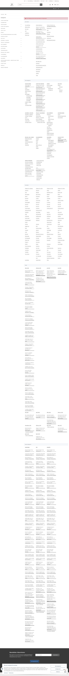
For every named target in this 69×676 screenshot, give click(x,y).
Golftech (59, 216)
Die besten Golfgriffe (29, 431)
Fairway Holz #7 (39, 210)
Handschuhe (49, 128)
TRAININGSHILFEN (39, 174)
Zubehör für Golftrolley (40, 120)
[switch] (65, 672)
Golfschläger (27, 447)
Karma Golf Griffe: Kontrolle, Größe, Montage (28, 371)
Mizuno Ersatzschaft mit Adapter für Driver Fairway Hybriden (40, 94)
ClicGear (26, 200)
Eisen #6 (26, 206)
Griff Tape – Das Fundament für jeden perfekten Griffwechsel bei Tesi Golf (40, 279)
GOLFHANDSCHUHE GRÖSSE (39, 46)
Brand (48, 196)
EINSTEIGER (38, 163)
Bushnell (26, 198)
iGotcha (26, 224)
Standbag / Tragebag (29, 114)
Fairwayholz (27, 89)
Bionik (26, 196)
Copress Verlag (60, 200)
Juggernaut (27, 226)
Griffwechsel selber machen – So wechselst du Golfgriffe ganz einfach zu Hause (62, 272)
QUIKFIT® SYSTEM (39, 171)
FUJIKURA (26, 212)
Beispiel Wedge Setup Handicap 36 (29, 271)
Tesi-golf (59, 250)
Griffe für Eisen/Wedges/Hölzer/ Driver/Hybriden (51, 149)
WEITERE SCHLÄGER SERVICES (39, 53)
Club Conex (38, 200)
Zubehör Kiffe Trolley (41, 122)
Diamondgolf (27, 202)
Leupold (26, 230)
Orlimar (48, 236)
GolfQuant (49, 216)
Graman (48, 218)
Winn (48, 260)
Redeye (59, 242)
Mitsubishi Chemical (39, 234)
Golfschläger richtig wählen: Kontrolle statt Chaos (29, 397)
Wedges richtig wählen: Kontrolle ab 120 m (29, 345)
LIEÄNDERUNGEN (39, 48)
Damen (59, 85)
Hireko (26, 222)
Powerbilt (37, 240)
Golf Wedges (27, 94)
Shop (37, 75)
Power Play (27, 240)
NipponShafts (38, 236)
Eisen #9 (59, 206)
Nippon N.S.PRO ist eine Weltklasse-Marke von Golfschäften (40, 429)
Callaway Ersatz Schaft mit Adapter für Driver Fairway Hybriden (40, 86)
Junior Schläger (49, 85)
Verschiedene (60, 117)
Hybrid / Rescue (28, 91)
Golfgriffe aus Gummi (52, 143)
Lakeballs (50, 125)
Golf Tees (48, 126)
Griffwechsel (49, 151)
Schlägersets (50, 90)
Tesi (47, 250)
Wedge (37, 148)
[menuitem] (54, 8)
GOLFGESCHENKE (4, 46)
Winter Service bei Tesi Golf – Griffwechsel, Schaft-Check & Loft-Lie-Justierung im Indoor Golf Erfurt (40, 273)
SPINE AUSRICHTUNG (40, 43)
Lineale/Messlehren (28, 171)
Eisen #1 (59, 202)
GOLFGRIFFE (3, 58)
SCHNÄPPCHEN (39, 162)
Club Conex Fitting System (28, 175)
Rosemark (48, 244)
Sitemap (48, 34)
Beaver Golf (60, 192)
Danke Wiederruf (39, 25)
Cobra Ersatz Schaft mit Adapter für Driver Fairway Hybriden (40, 90)
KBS (47, 226)
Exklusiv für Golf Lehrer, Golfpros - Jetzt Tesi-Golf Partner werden (40, 28)
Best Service (38, 194)
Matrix (48, 232)
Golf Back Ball (38, 214)
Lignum (37, 230)
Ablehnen (58, 671)
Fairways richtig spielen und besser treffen (29, 288)
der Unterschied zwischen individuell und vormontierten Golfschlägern (62, 430)
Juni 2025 (59, 268)
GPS (46, 1)
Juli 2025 (48, 268)
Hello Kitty (60, 220)
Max (58, 232)
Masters (37, 232)
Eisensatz (61, 86)
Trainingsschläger (28, 105)
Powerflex (48, 240)
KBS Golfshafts (60, 226)
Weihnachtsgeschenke (62, 116)
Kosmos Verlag (38, 228)
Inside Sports (49, 224)
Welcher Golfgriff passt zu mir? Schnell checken (29, 393)
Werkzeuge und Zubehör (29, 169)
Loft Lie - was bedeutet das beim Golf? (29, 303)
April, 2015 (38, 433)
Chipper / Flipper (28, 102)
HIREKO (37, 73)
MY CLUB (42, 1)
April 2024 (38, 412)
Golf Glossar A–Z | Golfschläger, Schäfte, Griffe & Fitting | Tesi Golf (40, 32)
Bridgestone (60, 196)
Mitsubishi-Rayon (50, 234)
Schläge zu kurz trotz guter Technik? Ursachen (29, 367)
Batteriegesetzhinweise (51, 40)
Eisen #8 (48, 206)
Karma (59, 258)
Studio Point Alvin (50, 248)
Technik (26, 143)
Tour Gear (49, 252)
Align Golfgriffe (51, 140)
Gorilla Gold (27, 218)
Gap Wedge (28, 97)
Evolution (37, 208)
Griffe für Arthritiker (50, 156)
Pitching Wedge (29, 95)
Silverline (37, 246)
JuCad (59, 224)
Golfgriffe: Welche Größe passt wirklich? (29, 380)
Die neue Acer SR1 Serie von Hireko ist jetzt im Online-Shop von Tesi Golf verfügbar (62, 417)
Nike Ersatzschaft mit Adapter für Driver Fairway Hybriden (40, 98)
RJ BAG (26, 244)
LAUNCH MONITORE (40, 160)
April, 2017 (60, 425)
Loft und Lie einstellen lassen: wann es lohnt (29, 406)
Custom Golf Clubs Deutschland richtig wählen (28, 283)
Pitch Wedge (49, 238)
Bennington (27, 194)
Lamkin (48, 228)
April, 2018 (49, 425)
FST (58, 210)
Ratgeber (26, 140)
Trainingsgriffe (49, 155)
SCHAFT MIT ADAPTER (5, 26)
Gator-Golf (60, 212)
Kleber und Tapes (28, 173)
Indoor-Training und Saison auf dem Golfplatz (29, 295)
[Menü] (67, 669)
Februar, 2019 (38, 425)
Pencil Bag (27, 119)
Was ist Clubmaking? (29, 435)
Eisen (26, 92)
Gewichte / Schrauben (29, 163)
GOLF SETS (3, 38)
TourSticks (49, 254)
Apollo (59, 190)
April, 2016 (27, 433)
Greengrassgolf (28, 220)
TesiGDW (26, 252)
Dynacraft (38, 202)
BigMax (48, 194)
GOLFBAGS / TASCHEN (5, 40)
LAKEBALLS (51, 1)
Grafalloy (37, 218)
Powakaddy (60, 238)
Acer (37, 258)
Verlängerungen (28, 168)
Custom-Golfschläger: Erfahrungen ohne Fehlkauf (29, 323)
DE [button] (24, 1)
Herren (59, 88)
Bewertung (57, 1)
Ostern (59, 114)
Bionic (59, 194)
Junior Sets (49, 86)
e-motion (48, 202)
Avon (26, 192)
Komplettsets (50, 88)
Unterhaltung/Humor (29, 141)
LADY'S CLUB (38, 165)
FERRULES (38, 179)
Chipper (37, 138)
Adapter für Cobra (39, 188)
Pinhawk (37, 238)
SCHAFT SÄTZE (39, 178)
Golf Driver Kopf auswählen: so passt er (29, 291)
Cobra (48, 200)
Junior (26, 117)
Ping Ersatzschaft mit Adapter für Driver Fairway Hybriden (40, 101)
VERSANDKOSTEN (39, 67)
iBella (59, 222)
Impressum (6, 672)
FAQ (36, 447)
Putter (26, 103)
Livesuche (48, 32)
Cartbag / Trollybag (28, 116)
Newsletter (38, 71)
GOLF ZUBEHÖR (3, 44)
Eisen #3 (37, 204)
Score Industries (28, 246)
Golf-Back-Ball (60, 214)
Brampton (38, 196)
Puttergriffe (50, 146)
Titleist (37, 252)
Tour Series (27, 254)
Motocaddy (27, 236)
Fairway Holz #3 (50, 208)
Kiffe (26, 228)
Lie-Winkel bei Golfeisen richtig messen (29, 363)
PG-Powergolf (27, 238)
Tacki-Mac (27, 250)
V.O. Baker (60, 256)
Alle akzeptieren (58, 666)
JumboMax (27, 260)
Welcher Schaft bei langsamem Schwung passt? (29, 389)
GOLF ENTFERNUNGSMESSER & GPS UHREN (40, 169)
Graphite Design (61, 218)
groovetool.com (49, 220)
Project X (26, 242)
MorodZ (59, 234)
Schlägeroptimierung (29, 166)
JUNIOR (2, 32)
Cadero (37, 198)
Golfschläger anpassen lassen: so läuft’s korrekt (29, 332)
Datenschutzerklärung (28, 654)
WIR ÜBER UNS (38, 61)
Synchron (59, 248)
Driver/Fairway (50, 116)
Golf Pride (48, 138)
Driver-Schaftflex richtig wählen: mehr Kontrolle (29, 376)
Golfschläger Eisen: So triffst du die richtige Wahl (29, 340)
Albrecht (37, 190)
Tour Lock (59, 252)
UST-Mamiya (49, 256)
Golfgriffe (48, 447)
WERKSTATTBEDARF (4, 67)
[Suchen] (41, 4)
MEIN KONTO (36, 1)
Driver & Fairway (61, 142)
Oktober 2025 (38, 268)
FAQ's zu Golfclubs (50, 426)
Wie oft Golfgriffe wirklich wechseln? (28, 299)
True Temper (60, 254)
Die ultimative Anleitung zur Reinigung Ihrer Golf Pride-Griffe (40, 416)
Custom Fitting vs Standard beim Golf (28, 316)
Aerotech (26, 190)
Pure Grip (37, 242)
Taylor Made (38, 250)
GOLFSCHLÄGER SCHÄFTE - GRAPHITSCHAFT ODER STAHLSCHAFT (10, 61)
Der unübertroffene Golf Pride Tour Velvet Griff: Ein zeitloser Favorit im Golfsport (29, 417)
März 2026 (27, 268)
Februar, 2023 (60, 412)
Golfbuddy (27, 216)
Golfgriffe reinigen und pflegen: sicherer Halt (29, 336)
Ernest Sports (27, 208)
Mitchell (26, 234)
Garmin (48, 212)
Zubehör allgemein (50, 134)
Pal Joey (59, 236)
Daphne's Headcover (50, 258)
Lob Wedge (28, 100)
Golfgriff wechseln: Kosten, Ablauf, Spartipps (28, 384)
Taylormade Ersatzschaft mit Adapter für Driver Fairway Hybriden (40, 105)
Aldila (48, 190)
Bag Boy (37, 192)
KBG (37, 226)
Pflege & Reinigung (50, 133)
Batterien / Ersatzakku (40, 117)
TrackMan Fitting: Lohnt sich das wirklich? (29, 410)
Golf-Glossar (38, 69)
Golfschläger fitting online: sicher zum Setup (29, 402)
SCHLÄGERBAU (39, 176)
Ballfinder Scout (50, 192)
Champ (59, 198)
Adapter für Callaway (29, 188)
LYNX (26, 232)
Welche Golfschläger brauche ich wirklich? (29, 328)
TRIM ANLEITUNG (39, 50)
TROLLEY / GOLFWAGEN (5, 42)
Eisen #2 (26, 204)
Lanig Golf (59, 228)
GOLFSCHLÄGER (4, 24)
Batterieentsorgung (50, 36)
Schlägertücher (49, 130)
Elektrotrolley (38, 116)
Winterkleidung (49, 122)
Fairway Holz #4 (61, 208)
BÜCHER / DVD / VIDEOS (5, 52)
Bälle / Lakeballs (50, 123)
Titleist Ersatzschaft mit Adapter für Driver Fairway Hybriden (40, 109)
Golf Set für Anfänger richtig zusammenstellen (29, 319)
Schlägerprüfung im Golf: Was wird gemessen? (28, 349)
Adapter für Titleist (61, 188)
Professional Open (61, 240)
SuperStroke (38, 260)
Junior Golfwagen (39, 119)
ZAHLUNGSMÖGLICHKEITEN (41, 65)
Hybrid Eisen (49, 222)
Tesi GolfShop (30, 1)
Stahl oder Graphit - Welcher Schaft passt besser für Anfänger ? (51, 416)
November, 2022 (28, 425)
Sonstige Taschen (28, 122)
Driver (26, 88)
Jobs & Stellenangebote (40, 39)
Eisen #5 (59, 204)
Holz (37, 143)
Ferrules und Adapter (29, 162)
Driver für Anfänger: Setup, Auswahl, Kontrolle (28, 354)
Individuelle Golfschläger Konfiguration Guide (29, 275)
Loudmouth (60, 230)
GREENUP (37, 220)
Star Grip (37, 248)
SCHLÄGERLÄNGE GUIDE (40, 41)
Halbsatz (60, 91)
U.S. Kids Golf (38, 256)
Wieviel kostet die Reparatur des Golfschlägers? (28, 429)
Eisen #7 (37, 206)
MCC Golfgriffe (50, 145)
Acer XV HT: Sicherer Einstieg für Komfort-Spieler (29, 307)
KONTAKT (38, 63)
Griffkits (48, 158)
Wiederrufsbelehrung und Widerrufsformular (51, 26)
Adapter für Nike (50, 188)
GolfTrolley (38, 114)
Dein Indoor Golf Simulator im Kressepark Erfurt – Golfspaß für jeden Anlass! (41, 57)
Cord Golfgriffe (51, 141)
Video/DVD (27, 145)
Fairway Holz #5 (28, 210)
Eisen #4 (48, 204)
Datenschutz (11, 672)
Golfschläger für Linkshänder (28, 86)
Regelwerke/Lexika (28, 138)
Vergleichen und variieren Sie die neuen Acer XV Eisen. (40, 437)
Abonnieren (55, 654)
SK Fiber (48, 246)
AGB (47, 30)
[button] (50, 5)
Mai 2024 (26, 412)
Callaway (48, 198)
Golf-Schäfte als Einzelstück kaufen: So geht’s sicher (29, 359)
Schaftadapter (27, 165)
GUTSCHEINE (38, 173)
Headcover (49, 114)
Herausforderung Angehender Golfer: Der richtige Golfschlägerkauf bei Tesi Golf (51, 422)
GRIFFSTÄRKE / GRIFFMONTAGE (39, 37)
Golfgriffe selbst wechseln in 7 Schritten (29, 312)
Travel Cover (27, 120)
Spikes (48, 131)
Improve (37, 224)
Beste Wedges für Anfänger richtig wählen (29, 279)
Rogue (37, 244)
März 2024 (49, 412)
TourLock (37, 254)
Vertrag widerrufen (34, 661)
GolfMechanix (38, 216)
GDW (26, 214)
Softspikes (27, 248)
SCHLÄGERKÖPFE (4, 56)
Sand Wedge (28, 98)
